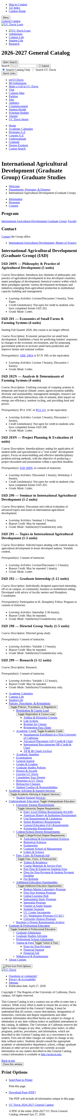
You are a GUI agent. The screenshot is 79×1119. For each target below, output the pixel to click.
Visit (11, 89)
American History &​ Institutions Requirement (50, 815)
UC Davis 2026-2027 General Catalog (31, 1104)
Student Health (17, 109)
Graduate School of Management (43, 848)
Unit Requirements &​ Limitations (43, 818)
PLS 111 (41, 410)
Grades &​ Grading (27, 764)
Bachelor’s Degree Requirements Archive (40, 922)
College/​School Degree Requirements (38, 831)
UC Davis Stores (18, 119)
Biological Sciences (35, 842)
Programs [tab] (14, 202)
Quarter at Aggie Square (38, 905)
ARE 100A (26, 355)
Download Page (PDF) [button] (22, 1092)
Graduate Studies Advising (31, 936)
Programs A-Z (17, 132)
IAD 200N (26, 468)
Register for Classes (35, 724)
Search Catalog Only (18, 69)
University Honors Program (40, 919)
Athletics (14, 102)
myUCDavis (16, 79)
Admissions (15, 33)
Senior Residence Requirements (42, 821)
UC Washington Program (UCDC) (44, 915)
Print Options (23, 966)
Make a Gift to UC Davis (23, 86)
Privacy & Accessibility (22, 979)
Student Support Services (30, 797)
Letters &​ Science (34, 852)
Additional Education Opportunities (37, 882)
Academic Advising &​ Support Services (32, 790)
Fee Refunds (31, 878)
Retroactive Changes (28, 784)
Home (12, 125)
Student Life (16, 40)
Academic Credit (26, 731)
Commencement (18, 106)
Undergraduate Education (24, 801)
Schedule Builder (19, 112)
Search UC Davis (45, 69)
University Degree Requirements (35, 804)
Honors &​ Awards (26, 770)
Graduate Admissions (28, 932)
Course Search (17, 148)
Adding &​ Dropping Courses (40, 717)
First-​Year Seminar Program (40, 892)
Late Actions (31, 720)
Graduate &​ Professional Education (29, 925)
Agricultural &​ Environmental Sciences (46, 838)
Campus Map (16, 93)
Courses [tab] (13, 205)
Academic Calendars (21, 128)
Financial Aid (31, 953)
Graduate (14, 142)
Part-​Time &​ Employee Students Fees (45, 869)
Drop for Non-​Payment (37, 946)
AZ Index (14, 7)
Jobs (11, 99)
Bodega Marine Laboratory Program (45, 889)
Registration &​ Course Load (32, 710)
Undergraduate (17, 138)
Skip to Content (18, 4)
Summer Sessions (34, 909)
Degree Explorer (18, 145)
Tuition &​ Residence (35, 862)
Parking (13, 96)
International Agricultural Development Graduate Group (34, 221)
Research (14, 43)
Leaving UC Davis (27, 774)
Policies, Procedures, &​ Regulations (29, 703)
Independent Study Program (40, 899)
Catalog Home (17, 11)
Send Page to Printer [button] (21, 1080)
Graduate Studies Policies (31, 767)
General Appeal (25, 761)
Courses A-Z (16, 135)
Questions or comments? (23, 976)
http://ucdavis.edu (51, 1054)
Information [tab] (15, 199)
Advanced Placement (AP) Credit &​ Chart (48, 741)
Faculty (72, 221)
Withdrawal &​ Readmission (32, 956)
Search (5, 65)
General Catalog (10, 21)
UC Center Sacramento (37, 912)
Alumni (13, 116)
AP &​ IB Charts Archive (38, 751)
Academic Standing (27, 754)
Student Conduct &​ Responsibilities (37, 787)
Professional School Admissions (34, 939)
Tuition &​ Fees (24, 942)
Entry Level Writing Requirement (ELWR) (48, 812)
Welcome (14, 186)
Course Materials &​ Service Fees (43, 865)
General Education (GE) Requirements (46, 825)
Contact (5, 236)
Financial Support (34, 949)
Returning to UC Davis (29, 780)
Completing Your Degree (30, 777)
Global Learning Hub (36, 896)
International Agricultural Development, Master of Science (42, 242)
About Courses (17, 959)
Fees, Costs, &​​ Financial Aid (32, 855)
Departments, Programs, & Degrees (29, 189)
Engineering (31, 845)
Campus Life (16, 37)
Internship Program (35, 902)
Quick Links (9, 73)
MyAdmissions (17, 83)
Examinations (24, 757)
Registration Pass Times (37, 727)
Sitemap (13, 982)
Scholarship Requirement (38, 828)
